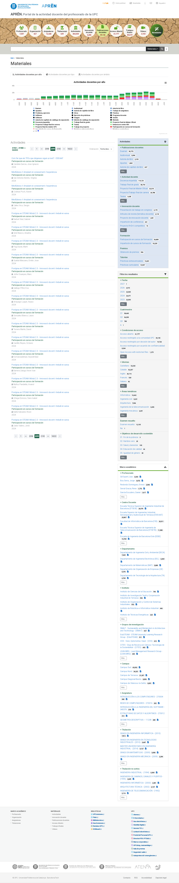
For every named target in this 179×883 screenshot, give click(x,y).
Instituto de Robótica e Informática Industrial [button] (139, 608)
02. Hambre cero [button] (127, 441)
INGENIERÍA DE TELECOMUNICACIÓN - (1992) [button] (140, 791)
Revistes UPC (98, 826)
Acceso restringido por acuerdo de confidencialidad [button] (142, 346)
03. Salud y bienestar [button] (129, 445)
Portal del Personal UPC (142, 835)
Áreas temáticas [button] (128, 391)
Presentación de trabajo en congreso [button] (136, 210)
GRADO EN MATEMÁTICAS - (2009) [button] (135, 752)
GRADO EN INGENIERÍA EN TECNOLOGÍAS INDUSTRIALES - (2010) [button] (138, 741)
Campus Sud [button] (125, 667)
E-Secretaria (138, 818)
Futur (95, 817)
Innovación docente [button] (130, 206)
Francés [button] (123, 377)
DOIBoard (96, 829)
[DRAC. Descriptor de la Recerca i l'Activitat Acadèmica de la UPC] (158, 867)
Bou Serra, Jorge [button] (127, 480)
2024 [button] (122, 296)
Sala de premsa (139, 849)
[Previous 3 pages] (42, 149)
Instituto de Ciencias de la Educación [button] (136, 591)
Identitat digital (138, 825)
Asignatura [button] (126, 693)
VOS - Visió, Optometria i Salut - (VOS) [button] (136, 641)
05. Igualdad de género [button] (130, 453)
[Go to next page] (76, 149)
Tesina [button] (123, 196)
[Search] (162, 49)
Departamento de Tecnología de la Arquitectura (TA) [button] (142, 575)
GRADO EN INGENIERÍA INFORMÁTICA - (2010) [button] (140, 733)
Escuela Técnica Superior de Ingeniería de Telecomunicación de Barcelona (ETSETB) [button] (138, 528)
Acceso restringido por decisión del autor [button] (137, 342)
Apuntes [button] (123, 163)
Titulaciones (16, 823)
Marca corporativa (140, 842)
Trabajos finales (57, 826)
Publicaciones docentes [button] (131, 147)
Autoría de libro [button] (126, 159)
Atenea (136, 815)
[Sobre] (145, 3)
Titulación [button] (125, 730)
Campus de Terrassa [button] (129, 675)
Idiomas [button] (124, 362)
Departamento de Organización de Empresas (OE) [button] (141, 569)
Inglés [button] (122, 373)
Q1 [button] (121, 313)
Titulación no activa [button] (129, 769)
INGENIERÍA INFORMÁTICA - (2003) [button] (135, 783)
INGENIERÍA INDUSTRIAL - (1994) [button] (134, 772)
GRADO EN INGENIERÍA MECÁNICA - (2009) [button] (139, 756)
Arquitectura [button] (125, 403)
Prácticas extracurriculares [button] (131, 261)
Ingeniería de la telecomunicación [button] (134, 407)
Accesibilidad (146, 878)
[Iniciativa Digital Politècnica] (20, 867)
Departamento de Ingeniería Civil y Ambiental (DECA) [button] (142, 552)
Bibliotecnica (98, 820)
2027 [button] (122, 284)
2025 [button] (122, 292)
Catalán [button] (123, 369)
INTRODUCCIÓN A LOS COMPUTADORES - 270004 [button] (141, 697)
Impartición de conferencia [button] (131, 222)
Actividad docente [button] (129, 177)
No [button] (121, 428)
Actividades (56, 814)
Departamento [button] (127, 549)
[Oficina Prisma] (115, 867)
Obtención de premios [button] (129, 252)
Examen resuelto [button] (127, 424)
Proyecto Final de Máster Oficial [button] (134, 188)
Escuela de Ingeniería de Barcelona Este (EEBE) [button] (140, 536)
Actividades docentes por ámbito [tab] (95, 74)
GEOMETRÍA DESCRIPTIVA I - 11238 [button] (135, 720)
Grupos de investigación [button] (132, 624)
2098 (47, 149)
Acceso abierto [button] (126, 334)
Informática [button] (125, 395)
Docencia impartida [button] (128, 180)
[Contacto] (151, 3)
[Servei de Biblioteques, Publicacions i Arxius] (46, 867)
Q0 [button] (121, 321)
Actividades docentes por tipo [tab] (61, 74)
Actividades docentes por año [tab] (28, 74)
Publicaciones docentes (60, 820)
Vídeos (54, 829)
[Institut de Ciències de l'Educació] (79, 867)
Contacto (126, 878)
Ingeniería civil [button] (126, 399)
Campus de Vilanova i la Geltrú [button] (133, 683)
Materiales (152, 49)
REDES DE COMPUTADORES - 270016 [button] (136, 703)
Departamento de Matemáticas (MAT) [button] (136, 565)
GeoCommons (98, 823)
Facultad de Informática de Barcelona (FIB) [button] (138, 521)
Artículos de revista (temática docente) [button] (137, 214)
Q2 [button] (121, 317)
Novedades (137, 3)
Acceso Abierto (57, 823)
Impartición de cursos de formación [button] (135, 243)
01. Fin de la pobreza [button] (129, 437)
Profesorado (16, 814)
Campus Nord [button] (126, 671)
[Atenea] (143, 867)
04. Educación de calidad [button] (131, 449)
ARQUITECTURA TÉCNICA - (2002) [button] (134, 787)
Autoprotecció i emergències (144, 855)
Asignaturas (16, 820)
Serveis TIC (137, 828)
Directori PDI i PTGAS (141, 838)
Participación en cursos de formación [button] (136, 239)
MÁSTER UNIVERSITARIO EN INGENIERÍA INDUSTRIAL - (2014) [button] (138, 747)
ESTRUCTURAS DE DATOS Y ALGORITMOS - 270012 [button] (142, 713)
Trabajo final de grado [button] (129, 184)
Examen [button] (123, 151)
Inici (12, 58)
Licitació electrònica (140, 832)
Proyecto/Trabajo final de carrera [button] (134, 192)
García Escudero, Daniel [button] (130, 492)
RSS (136, 878)
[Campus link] (149, 631)
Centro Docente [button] (128, 502)
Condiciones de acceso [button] (131, 330)
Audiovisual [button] (125, 155)
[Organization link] (145, 508)
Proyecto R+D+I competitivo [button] (132, 226)
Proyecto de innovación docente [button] (134, 218)
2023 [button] (122, 299)
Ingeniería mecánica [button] (128, 411)
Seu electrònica (139, 821)
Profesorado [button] (126, 473)
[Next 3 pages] (64, 149)
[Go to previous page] (32, 149)
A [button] (120, 325)
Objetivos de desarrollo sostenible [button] (136, 433)
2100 (59, 149)
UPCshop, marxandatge (142, 845)
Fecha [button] (123, 280)
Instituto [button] (124, 588)
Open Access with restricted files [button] (134, 352)
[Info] (105, 3)
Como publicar (121, 3)
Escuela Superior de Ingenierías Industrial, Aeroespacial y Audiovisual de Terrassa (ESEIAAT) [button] (141, 513)
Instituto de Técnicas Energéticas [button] (134, 615)
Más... (123, 171)
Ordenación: (94, 149)
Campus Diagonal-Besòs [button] (130, 679)
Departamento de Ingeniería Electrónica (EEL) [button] (139, 559)
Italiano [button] (123, 381)
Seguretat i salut (139, 852)
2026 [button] (122, 288)
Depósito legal (161, 878)
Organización (16, 817)
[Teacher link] (140, 477)
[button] (160, 3)
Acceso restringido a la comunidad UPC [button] (137, 338)
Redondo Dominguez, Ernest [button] (132, 484)
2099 (53, 149)
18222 (69, 149)
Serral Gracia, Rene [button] (128, 488)
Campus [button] (124, 664)
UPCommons (98, 814)
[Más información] (166, 49)
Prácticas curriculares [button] (129, 265)
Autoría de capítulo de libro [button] (131, 167)
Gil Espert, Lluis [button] (126, 477)
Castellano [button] (124, 366)
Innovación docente (59, 817)
